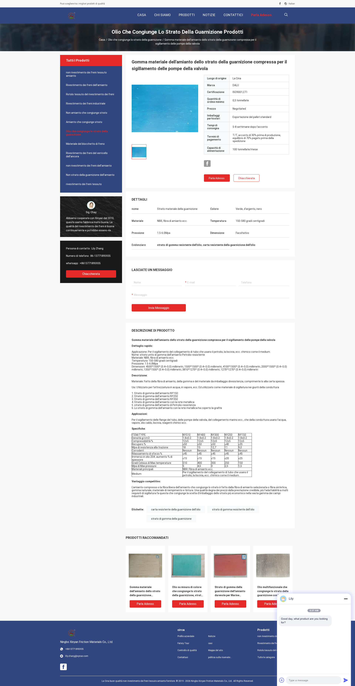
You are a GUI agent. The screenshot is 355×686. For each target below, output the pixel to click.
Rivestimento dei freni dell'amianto (86, 85)
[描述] (286, 15)
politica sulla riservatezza (220, 657)
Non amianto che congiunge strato (86, 112)
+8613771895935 (90, 263)
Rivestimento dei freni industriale (85, 103)
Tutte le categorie (266, 657)
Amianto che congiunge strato (84, 122)
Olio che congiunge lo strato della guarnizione (135, 39)
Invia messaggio (158, 308)
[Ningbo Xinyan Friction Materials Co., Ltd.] (72, 15)
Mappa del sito (215, 650)
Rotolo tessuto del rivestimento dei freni (90, 94)
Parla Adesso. (217, 178)
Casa (102, 39)
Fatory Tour (183, 643)
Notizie (211, 636)
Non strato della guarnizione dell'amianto (90, 174)
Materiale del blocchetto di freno (85, 143)
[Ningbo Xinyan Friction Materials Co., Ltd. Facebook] (280, 3)
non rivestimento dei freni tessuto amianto (86, 74)
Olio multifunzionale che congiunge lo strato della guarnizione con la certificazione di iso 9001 (273, 591)
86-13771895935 (100, 255)
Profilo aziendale (186, 636)
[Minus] (346, 599)
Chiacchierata (91, 274)
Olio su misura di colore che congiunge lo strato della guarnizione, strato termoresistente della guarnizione (187, 591)
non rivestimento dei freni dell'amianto (89, 165)
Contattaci (183, 657)
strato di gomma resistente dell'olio (233, 509)
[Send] (346, 680)
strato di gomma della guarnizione (171, 518)
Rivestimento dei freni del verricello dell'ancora (87, 155)
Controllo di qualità (187, 650)
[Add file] (281, 680)
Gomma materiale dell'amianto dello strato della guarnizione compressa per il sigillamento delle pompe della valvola (145, 591)
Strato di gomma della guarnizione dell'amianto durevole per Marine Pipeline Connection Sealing (230, 591)
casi (210, 643)
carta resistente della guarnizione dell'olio (175, 509)
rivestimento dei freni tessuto (84, 184)
